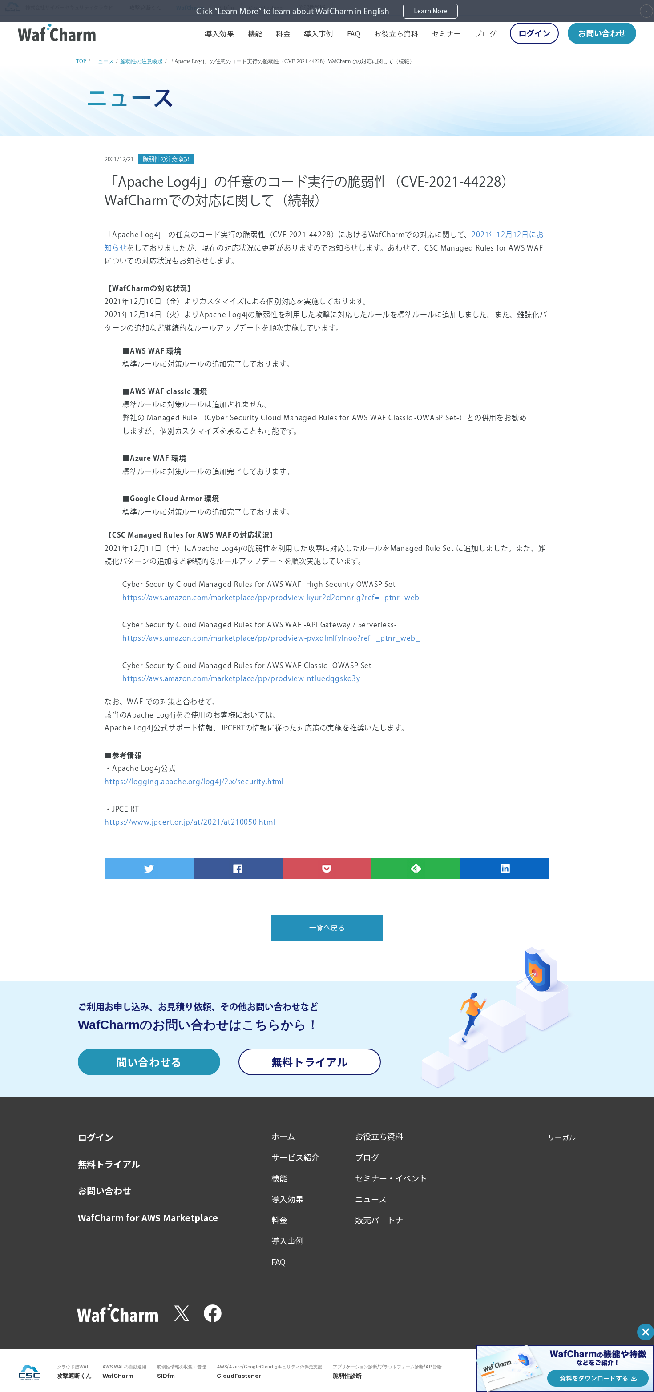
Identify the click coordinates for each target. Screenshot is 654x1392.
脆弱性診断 (347, 1375)
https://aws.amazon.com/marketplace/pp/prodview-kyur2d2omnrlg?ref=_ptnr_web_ (273, 597)
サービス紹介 (295, 1157)
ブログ (486, 33)
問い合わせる (149, 1061)
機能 (255, 33)
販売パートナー (383, 1219)
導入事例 (319, 33)
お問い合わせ (602, 33)
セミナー (447, 33)
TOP (81, 61)
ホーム (283, 1136)
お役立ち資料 (396, 33)
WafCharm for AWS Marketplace (148, 1218)
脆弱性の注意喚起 (141, 61)
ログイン (534, 33)
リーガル (562, 1137)
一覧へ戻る (327, 927)
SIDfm (166, 1375)
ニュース (103, 61)
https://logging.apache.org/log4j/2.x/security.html (194, 781)
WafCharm (117, 1375)
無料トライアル (309, 1061)
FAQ (354, 33)
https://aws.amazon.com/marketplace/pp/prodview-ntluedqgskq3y (241, 678)
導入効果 (219, 33)
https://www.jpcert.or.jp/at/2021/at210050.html (190, 822)
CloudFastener (239, 1375)
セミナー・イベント (391, 1178)
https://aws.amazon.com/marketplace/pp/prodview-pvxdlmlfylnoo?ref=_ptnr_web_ (271, 638)
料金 (283, 33)
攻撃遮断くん (74, 1375)
